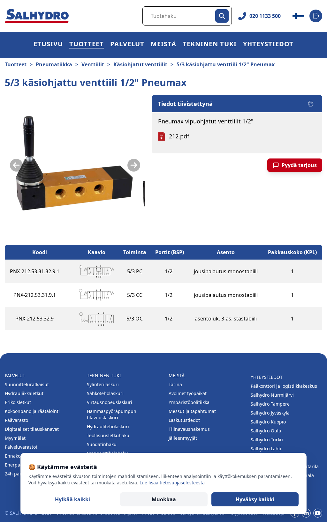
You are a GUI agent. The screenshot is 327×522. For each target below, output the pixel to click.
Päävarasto (16, 420)
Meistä (163, 44)
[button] (86, 45)
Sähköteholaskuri (105, 393)
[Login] (315, 16)
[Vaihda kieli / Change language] (298, 16)
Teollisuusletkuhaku (108, 435)
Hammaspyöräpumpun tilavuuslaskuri (111, 414)
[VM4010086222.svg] (96, 318)
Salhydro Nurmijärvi (272, 395)
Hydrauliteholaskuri (108, 426)
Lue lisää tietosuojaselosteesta (172, 483)
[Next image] (133, 165)
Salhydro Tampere (270, 404)
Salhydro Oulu (266, 431)
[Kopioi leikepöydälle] (66, 271)
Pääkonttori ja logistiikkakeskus (284, 386)
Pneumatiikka (54, 64)
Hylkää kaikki (72, 499)
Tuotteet (86, 44)
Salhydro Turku (267, 440)
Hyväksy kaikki (255, 499)
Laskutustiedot (184, 420)
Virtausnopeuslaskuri (109, 402)
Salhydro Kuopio (268, 422)
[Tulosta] (311, 104)
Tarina (175, 384)
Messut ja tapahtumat (192, 411)
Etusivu (48, 44)
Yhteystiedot (268, 44)
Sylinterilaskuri (103, 384)
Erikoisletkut (18, 402)
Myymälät (15, 438)
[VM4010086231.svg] (96, 271)
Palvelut (127, 44)
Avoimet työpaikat (188, 393)
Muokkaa (164, 499)
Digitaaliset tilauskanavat (32, 429)
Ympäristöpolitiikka (189, 402)
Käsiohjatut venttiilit (140, 64)
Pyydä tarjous (299, 165)
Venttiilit (92, 64)
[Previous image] (16, 165)
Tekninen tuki (210, 44)
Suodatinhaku (102, 444)
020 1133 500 (265, 15)
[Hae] (222, 16)
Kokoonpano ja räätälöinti (32, 411)
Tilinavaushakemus (189, 429)
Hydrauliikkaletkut (24, 393)
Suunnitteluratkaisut (27, 384)
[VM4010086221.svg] (96, 295)
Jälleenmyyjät (183, 438)
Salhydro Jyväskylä (270, 413)
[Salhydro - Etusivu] (37, 16)
